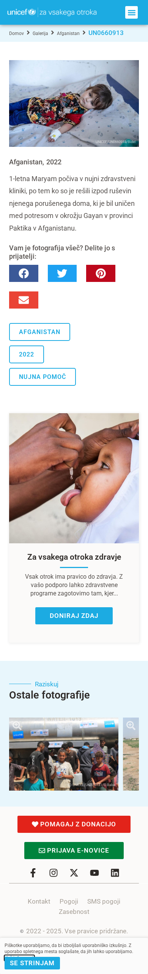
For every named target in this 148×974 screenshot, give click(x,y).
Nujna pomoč (42, 376)
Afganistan (68, 33)
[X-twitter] (74, 872)
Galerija (40, 33)
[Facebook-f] (33, 872)
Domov (16, 33)
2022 (53, 162)
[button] (131, 12)
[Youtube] (94, 872)
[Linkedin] (115, 872)
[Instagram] (53, 872)
